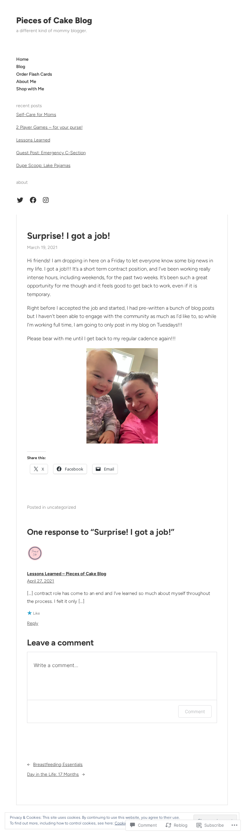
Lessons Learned (33, 140)
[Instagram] (46, 200)
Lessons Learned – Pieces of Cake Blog (66, 573)
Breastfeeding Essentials (58, 764)
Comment (195, 711)
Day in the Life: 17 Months (53, 774)
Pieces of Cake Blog (54, 20)
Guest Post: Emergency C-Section (51, 152)
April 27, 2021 (40, 581)
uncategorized (61, 507)
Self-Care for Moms (36, 114)
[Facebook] (33, 200)
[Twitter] (20, 200)
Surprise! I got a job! (68, 236)
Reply (32, 623)
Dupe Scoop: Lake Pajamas (43, 165)
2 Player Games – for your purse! (49, 127)
